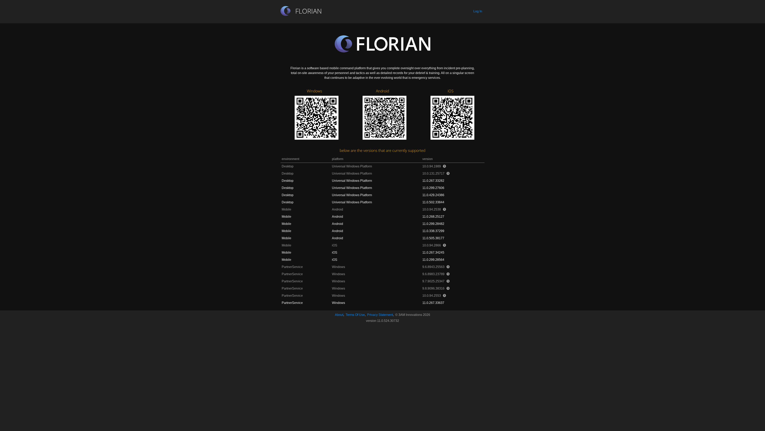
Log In (477, 11)
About (339, 314)
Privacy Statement (380, 314)
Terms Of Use (355, 314)
